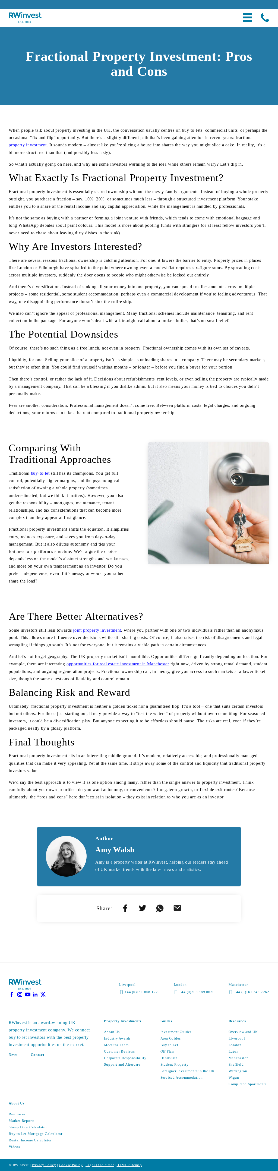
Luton (234, 1051)
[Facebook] (13, 996)
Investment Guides (176, 1032)
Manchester (238, 1058)
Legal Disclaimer (100, 1165)
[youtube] (28, 996)
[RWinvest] (25, 21)
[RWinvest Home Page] (25, 989)
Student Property (174, 1064)
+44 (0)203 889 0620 (196, 992)
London (235, 1045)
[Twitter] (43, 996)
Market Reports (21, 1121)
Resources (17, 1114)
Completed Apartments (248, 1084)
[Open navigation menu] (247, 18)
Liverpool (237, 1038)
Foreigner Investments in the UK (187, 1071)
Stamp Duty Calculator (28, 1127)
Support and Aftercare (122, 1064)
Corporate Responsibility (125, 1058)
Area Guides (170, 1038)
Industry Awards (117, 1038)
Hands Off (168, 1058)
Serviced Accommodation (181, 1077)
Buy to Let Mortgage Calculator (35, 1134)
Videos (14, 1147)
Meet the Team (116, 1045)
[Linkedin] (36, 996)
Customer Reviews (119, 1051)
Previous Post (120, 952)
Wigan (234, 1077)
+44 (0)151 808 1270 (142, 992)
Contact (37, 1055)
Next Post (161, 952)
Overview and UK (243, 1032)
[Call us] (265, 18)
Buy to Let (169, 1045)
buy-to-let (40, 473)
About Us (111, 1032)
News (13, 1055)
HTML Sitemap (129, 1165)
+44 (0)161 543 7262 (251, 992)
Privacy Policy (44, 1165)
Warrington (238, 1071)
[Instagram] (20, 996)
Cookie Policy (71, 1165)
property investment (28, 145)
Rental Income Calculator (30, 1140)
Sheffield (236, 1064)
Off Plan (167, 1051)
